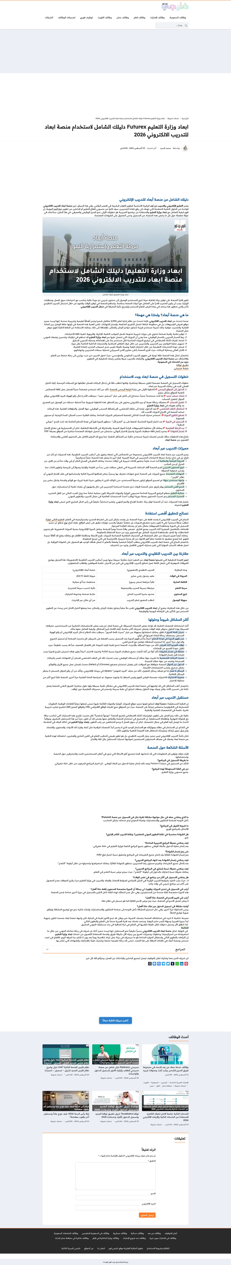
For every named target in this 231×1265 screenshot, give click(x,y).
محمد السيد (165, 148)
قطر (158, 1086)
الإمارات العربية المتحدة (179, 1082)
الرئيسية (185, 118)
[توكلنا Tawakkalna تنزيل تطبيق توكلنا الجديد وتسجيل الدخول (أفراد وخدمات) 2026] (115, 1108)
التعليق (152, 1161)
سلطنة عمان (167, 1086)
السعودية (155, 1082)
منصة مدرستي (181, 368)
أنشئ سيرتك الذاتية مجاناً (115, 1020)
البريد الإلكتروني (149, 1203)
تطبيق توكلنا (182, 365)
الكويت (146, 1082)
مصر (152, 1086)
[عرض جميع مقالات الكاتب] (185, 148)
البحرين (164, 1082)
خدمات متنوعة (173, 118)
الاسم (153, 1193)
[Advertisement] (115, 51)
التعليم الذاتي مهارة (55, 519)
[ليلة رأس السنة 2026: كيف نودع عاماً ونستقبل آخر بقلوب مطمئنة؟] (66, 1108)
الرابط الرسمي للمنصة (121, 389)
